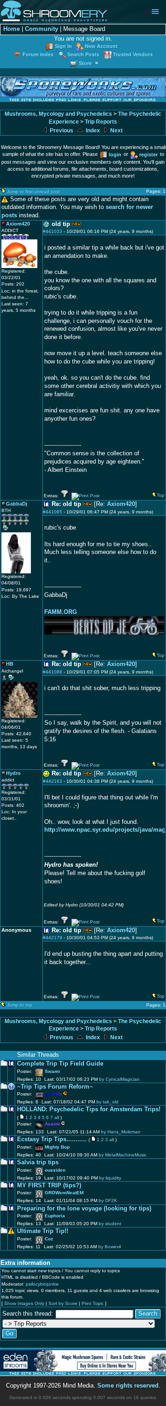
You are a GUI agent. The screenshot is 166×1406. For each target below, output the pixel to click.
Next (116, 130)
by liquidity (110, 1177)
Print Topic (93, 1303)
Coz (49, 1238)
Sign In (63, 46)
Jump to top (19, 1004)
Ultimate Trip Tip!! (42, 1231)
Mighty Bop (57, 1147)
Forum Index (38, 54)
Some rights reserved (128, 1385)
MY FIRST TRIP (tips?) (49, 1185)
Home (11, 29)
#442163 (52, 781)
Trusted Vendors (133, 54)
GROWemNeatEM (64, 1192)
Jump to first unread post (33, 191)
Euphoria (55, 1215)
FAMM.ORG (60, 611)
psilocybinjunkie (42, 1284)
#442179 (52, 937)
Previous (60, 130)
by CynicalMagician (119, 1079)
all (56, 1117)
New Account (101, 46)
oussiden (55, 1170)
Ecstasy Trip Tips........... (52, 1139)
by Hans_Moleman (121, 1131)
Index (92, 130)
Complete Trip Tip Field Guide (60, 1063)
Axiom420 (121, 504)
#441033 (52, 231)
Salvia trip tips (38, 1162)
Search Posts (83, 54)
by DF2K (108, 1200)
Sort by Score (62, 1303)
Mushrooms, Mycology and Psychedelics (58, 114)
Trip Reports (101, 122)
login (115, 154)
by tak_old (107, 1101)
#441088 (52, 671)
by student (110, 1223)
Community (41, 29)
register (148, 154)
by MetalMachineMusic (123, 1154)
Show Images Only (24, 1303)
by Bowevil (109, 1246)
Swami (52, 1071)
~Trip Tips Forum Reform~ (55, 1087)
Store (85, 63)
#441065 (52, 511)
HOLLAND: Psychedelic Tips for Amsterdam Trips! (88, 1109)
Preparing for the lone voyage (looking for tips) (84, 1208)
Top (161, 495)
